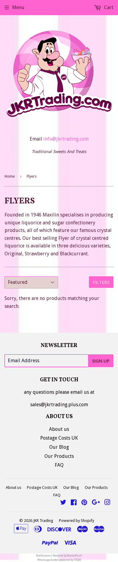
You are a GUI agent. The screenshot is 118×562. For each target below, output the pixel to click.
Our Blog (59, 447)
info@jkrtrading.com (66, 139)
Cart (108, 7)
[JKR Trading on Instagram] (107, 503)
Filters (101, 282)
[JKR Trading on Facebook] (73, 503)
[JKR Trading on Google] (96, 503)
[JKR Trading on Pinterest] (84, 503)
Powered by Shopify (76, 520)
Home (10, 176)
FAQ (59, 465)
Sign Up (101, 361)
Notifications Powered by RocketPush (59, 555)
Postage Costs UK (59, 438)
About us (59, 429)
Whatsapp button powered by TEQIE (59, 559)
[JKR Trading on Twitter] (63, 503)
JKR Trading (43, 520)
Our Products (59, 456)
